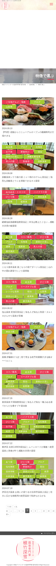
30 (49, 511)
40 (53, 511)
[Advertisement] (28, 30)
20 (44, 511)
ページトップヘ (49, 533)
